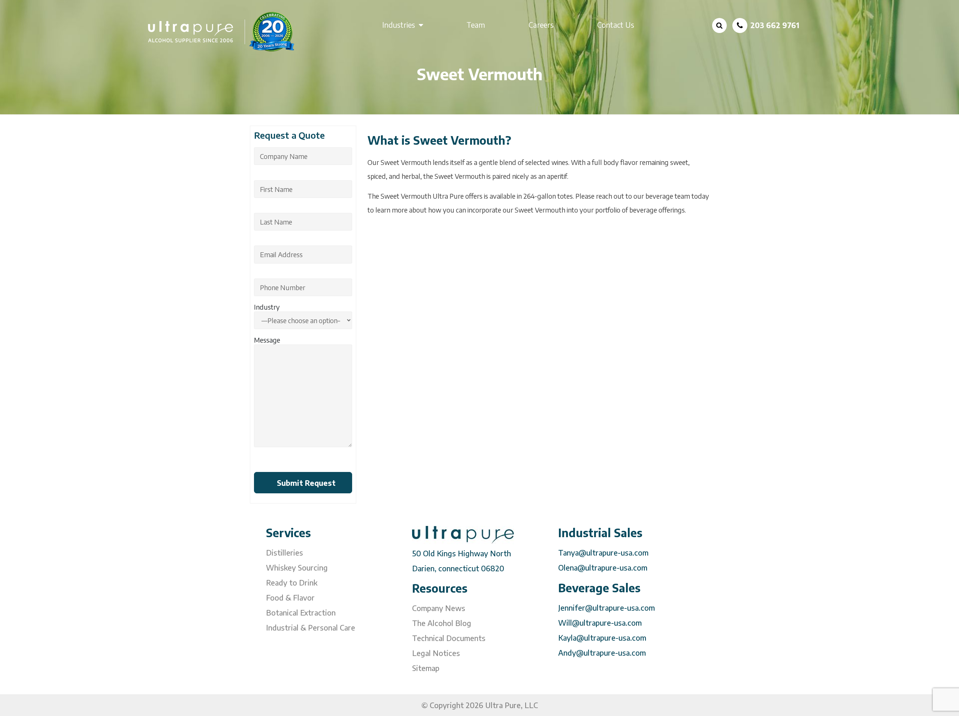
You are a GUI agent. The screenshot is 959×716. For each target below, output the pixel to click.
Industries (398, 24)
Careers (541, 24)
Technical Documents (448, 638)
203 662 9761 (774, 25)
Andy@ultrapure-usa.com (602, 652)
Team (475, 24)
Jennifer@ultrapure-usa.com (606, 607)
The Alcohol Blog (441, 623)
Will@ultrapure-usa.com (600, 622)
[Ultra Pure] (222, 31)
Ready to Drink (291, 582)
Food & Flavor (290, 597)
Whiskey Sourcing (297, 567)
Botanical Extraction (301, 612)
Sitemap (425, 668)
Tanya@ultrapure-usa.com (603, 552)
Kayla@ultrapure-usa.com (602, 637)
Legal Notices (436, 653)
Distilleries (284, 552)
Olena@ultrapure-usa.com (602, 567)
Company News (438, 608)
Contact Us (615, 24)
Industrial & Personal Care (310, 627)
